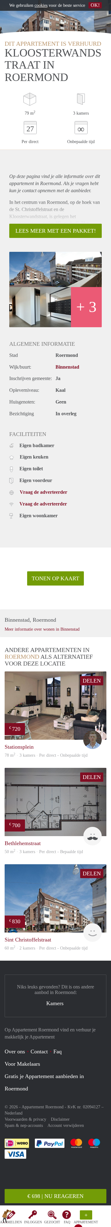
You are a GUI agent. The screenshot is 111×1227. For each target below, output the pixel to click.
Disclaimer (60, 1119)
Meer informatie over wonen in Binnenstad (42, 629)
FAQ (67, 1222)
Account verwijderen (65, 1125)
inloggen (33, 1222)
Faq (57, 1051)
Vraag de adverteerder (43, 492)
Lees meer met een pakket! (55, 231)
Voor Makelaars (22, 1064)
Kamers (55, 1003)
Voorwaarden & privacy (25, 1119)
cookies (41, 5)
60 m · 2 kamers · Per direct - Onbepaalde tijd (46, 948)
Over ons (15, 1051)
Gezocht (52, 1222)
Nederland (14, 1113)
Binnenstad (67, 367)
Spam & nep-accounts (24, 1125)
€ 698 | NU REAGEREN (55, 1196)
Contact (39, 1051)
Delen (92, 681)
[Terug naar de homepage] (6, 1217)
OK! (95, 5)
